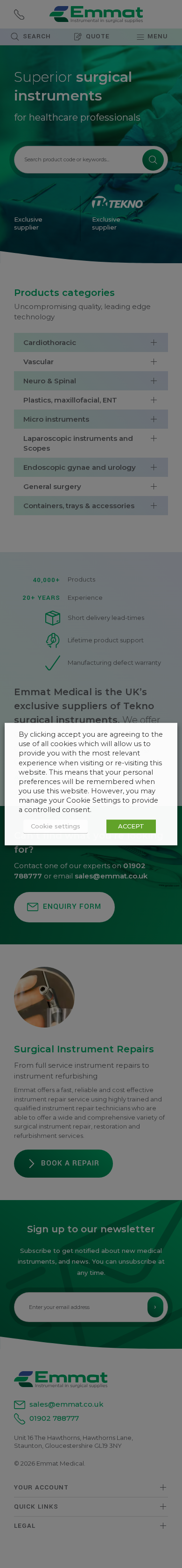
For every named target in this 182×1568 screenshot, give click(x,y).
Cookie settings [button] (55, 826)
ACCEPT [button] (131, 826)
